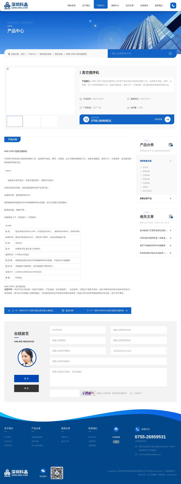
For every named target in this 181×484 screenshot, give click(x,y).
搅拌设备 (59, 54)
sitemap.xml (172, 475)
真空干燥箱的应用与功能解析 (152, 245)
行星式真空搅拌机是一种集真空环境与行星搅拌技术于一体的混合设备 (156, 238)
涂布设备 (35, 441)
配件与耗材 (147, 191)
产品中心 (101, 5)
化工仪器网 (151, 475)
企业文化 (8, 441)
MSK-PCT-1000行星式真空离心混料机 (36, 310)
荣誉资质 (8, 445)
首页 (23, 54)
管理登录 (161, 475)
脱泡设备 (146, 179)
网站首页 (72, 5)
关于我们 (86, 5)
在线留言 (144, 5)
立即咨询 (158, 119)
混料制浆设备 (45, 54)
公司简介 (8, 437)
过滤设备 (146, 183)
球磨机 (145, 187)
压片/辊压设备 (37, 445)
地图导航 (92, 445)
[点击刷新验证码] (88, 393)
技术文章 (130, 5)
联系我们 (159, 5)
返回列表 (70, 310)
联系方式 (92, 437)
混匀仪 (145, 167)
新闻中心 (115, 5)
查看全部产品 (146, 198)
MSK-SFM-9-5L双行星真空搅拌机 (109, 310)
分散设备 (146, 175)
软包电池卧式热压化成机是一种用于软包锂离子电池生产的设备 (156, 253)
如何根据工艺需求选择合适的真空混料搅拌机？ (156, 230)
